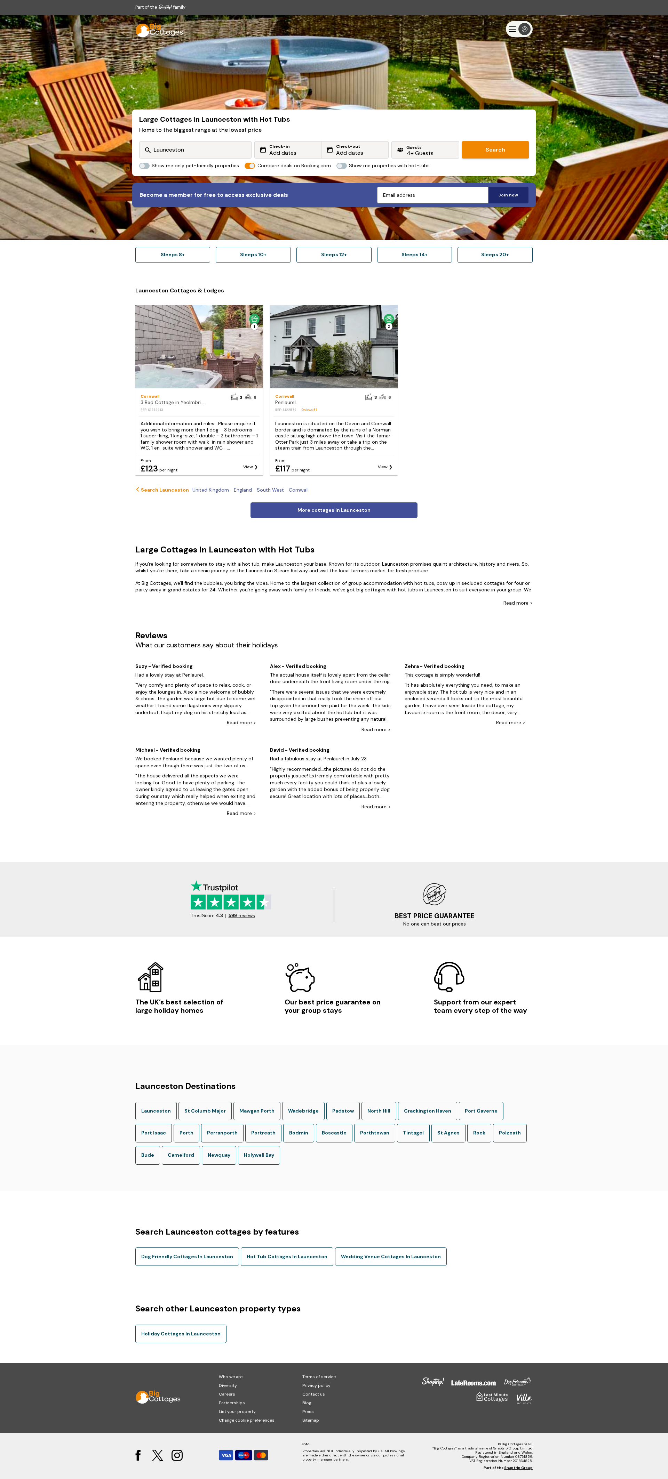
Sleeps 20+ (495, 254)
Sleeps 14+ (414, 254)
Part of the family (160, 7)
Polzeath (510, 1133)
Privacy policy (316, 1385)
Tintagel (413, 1133)
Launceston (156, 1111)
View (248, 467)
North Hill (378, 1111)
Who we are (230, 1377)
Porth (186, 1133)
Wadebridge (303, 1111)
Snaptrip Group (518, 1467)
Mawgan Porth (257, 1111)
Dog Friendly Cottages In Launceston (187, 1256)
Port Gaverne (481, 1111)
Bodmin (298, 1133)
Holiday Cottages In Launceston (181, 1334)
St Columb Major (205, 1111)
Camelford (181, 1155)
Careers (227, 1394)
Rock (479, 1133)
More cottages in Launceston (334, 510)
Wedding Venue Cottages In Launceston (391, 1256)
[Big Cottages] (156, 29)
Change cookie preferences (247, 1420)
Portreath (263, 1133)
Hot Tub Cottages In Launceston (287, 1256)
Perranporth (222, 1133)
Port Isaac (153, 1133)
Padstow (343, 1111)
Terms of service (319, 1377)
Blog (306, 1403)
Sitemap (310, 1420)
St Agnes (448, 1133)
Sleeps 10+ (253, 254)
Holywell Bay (259, 1155)
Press (308, 1411)
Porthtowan (374, 1133)
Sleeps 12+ (334, 254)
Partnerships (232, 1403)
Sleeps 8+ (173, 254)
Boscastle (334, 1133)
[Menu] (519, 29)
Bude (147, 1155)
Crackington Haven (427, 1111)
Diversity (228, 1385)
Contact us (313, 1394)
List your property (237, 1411)
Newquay (219, 1155)
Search (495, 149)
